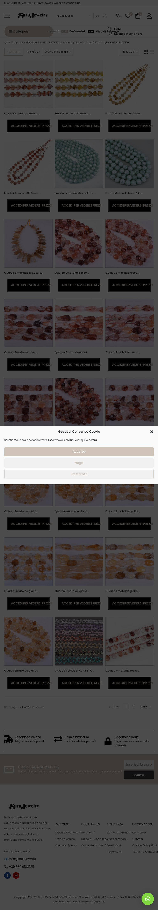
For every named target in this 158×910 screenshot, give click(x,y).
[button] (152, 432)
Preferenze (79, 474)
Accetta (79, 451)
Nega (79, 463)
